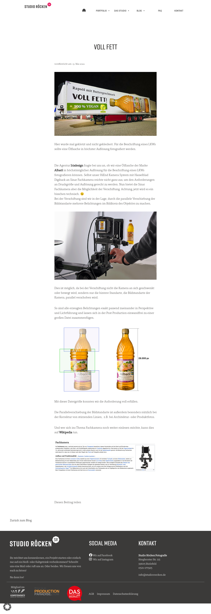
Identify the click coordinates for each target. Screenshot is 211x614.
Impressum (103, 593)
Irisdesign (77, 165)
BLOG (139, 10)
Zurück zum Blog (21, 520)
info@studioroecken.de (152, 574)
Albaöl (58, 170)
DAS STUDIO (120, 10)
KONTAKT (178, 10)
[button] (7, 607)
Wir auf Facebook (102, 555)
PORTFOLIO (101, 10)
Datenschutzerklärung (125, 593)
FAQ (160, 10)
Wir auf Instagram (102, 559)
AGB (91, 593)
